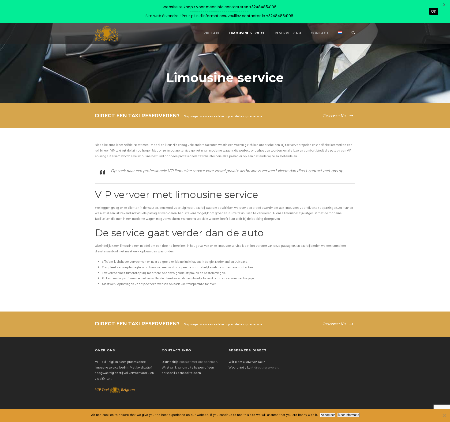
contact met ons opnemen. (198, 362)
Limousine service (247, 33)
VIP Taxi (211, 33)
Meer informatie (348, 415)
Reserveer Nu (334, 115)
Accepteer (328, 415)
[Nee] (444, 415)
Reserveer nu (288, 33)
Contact (320, 33)
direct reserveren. (266, 367)
